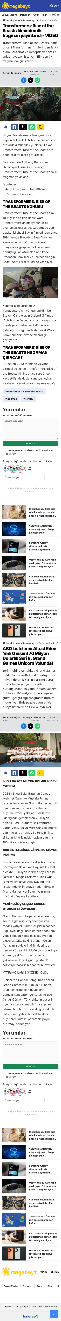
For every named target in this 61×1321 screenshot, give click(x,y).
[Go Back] (54, 1314)
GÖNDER (30, 443)
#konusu (28, 398)
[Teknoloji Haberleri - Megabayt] (19, 1271)
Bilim (45, 14)
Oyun (36, 14)
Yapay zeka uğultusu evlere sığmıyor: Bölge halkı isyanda (41, 529)
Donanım (25, 14)
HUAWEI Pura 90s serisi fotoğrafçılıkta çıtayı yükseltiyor (42, 631)
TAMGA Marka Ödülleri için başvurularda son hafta (42, 597)
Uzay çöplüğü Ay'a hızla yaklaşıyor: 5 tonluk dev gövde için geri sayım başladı (42, 563)
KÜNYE (43, 1271)
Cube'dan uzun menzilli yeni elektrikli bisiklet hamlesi (42, 580)
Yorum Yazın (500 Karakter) (18, 415)
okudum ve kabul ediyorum (29, 452)
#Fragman (11, 398)
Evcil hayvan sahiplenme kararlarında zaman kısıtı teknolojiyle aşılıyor (43, 614)
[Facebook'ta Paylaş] (14, 127)
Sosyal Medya (9, 14)
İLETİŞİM (55, 1271)
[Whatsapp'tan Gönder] (31, 127)
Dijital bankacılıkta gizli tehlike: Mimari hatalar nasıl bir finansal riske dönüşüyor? (42, 512)
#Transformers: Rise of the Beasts (24, 391)
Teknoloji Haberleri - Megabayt (20, 20)
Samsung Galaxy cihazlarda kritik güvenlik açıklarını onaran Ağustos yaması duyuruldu (42, 546)
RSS (9, 1306)
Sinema (42, 20)
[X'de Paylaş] (23, 127)
